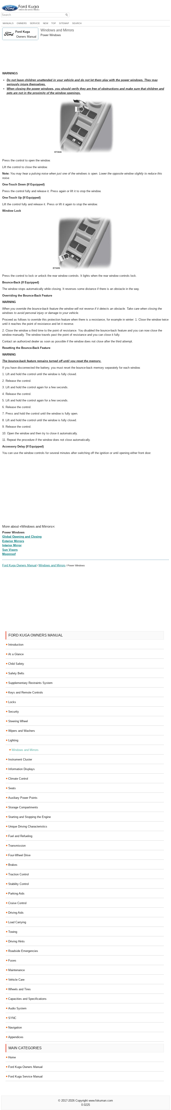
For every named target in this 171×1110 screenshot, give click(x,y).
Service (35, 23)
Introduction (15, 644)
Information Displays (21, 769)
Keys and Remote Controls (25, 692)
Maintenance (16, 970)
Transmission (17, 845)
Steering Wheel (18, 721)
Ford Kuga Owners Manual (19, 565)
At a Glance (16, 654)
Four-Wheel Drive (19, 855)
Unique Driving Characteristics (27, 826)
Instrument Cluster (20, 759)
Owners (22, 23)
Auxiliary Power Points (22, 797)
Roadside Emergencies (23, 951)
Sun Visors (10, 549)
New (45, 23)
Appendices (15, 1037)
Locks (12, 702)
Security (13, 711)
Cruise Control (17, 903)
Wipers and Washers (21, 730)
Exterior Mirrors (13, 541)
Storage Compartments (23, 807)
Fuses (12, 960)
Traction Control (18, 874)
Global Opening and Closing (22, 536)
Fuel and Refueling (20, 836)
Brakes (12, 864)
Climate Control (18, 778)
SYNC (12, 1018)
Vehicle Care (16, 979)
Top (53, 23)
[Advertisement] (85, 55)
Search (76, 23)
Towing (12, 931)
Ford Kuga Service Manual (25, 1076)
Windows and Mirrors (52, 565)
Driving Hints (16, 941)
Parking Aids (16, 893)
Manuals (8, 23)
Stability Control (18, 884)
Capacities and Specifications (27, 998)
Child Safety (16, 663)
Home (12, 1057)
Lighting (13, 740)
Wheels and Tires (19, 989)
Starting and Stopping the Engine (29, 817)
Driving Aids (16, 912)
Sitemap (64, 23)
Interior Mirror (12, 545)
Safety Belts (16, 673)
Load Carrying (17, 922)
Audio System (17, 1008)
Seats (12, 788)
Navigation (15, 1027)
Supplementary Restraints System (30, 683)
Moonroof (9, 554)
